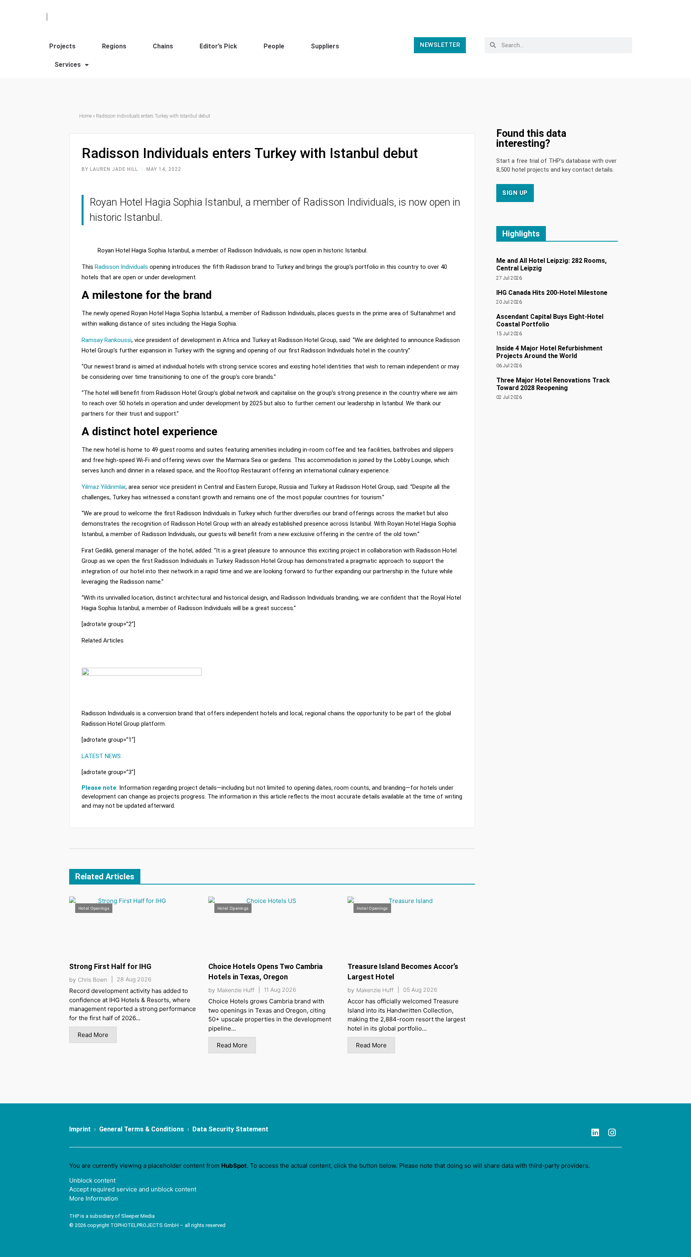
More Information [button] (93, 1198)
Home (85, 116)
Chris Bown (92, 980)
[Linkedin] (595, 1132)
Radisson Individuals (121, 266)
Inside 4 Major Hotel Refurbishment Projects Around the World (549, 352)
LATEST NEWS (101, 756)
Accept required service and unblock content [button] (132, 1189)
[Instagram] (611, 1132)
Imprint (80, 1129)
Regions (114, 46)
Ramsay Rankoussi (107, 340)
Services (67, 64)
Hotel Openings (93, 908)
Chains (163, 46)
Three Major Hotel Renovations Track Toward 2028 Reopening (553, 384)
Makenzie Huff (235, 990)
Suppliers (325, 46)
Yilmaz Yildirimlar (104, 486)
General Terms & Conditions (141, 1129)
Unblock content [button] (92, 1180)
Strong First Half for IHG (110, 966)
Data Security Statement (230, 1129)
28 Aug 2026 (134, 979)
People (274, 46)
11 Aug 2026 (280, 990)
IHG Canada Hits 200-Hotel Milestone (551, 292)
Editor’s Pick (218, 46)
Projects (62, 46)
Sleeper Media (138, 1216)
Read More (93, 1035)
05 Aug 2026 (420, 990)
